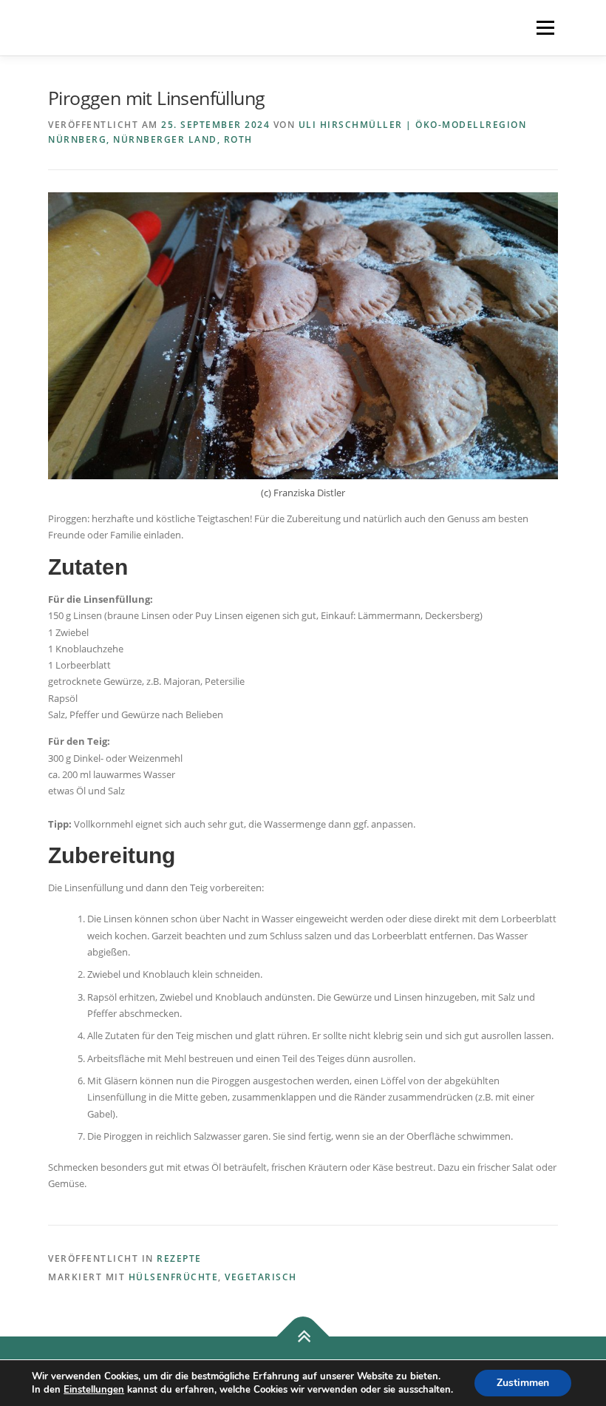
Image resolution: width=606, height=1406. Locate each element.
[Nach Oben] (303, 1337)
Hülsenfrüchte (174, 1277)
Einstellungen (94, 1389)
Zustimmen (523, 1383)
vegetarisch (261, 1277)
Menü (545, 27)
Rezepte (179, 1258)
